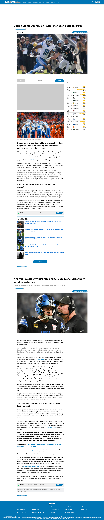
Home (18, 266)
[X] (95, 2)
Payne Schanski (20, 29)
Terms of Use (68, 509)
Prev (21, 80)
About (18, 507)
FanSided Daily (21, 509)
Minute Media (9, 516)
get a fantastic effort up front (31, 466)
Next (59, 80)
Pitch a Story (35, 509)
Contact (53, 507)
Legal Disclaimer (21, 512)
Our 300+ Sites (68, 507)
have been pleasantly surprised (35, 450)
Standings (41, 2)
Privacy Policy (55, 509)
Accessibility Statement (38, 512)
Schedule (35, 2)
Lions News (24, 266)
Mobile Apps (83, 507)
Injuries (53, 2)
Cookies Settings (69, 512)
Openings (34, 507)
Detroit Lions (33, 160)
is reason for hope (51, 427)
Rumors (29, 2)
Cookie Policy (83, 509)
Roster (47, 2)
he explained (41, 359)
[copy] (25, 32)
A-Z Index (53, 512)
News (24, 2)
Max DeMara (19, 288)
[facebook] (92, 2)
